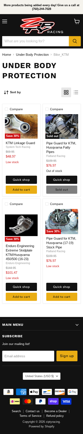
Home (6, 54)
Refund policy (55, 415)
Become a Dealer (55, 411)
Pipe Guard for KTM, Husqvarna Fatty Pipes (61, 147)
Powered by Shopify (41, 426)
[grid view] (66, 92)
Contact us (33, 411)
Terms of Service (30, 415)
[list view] (76, 92)
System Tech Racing (18, 147)
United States (39, 376)
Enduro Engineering (18, 263)
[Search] (75, 41)
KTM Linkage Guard (20, 143)
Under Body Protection (32, 54)
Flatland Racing (55, 156)
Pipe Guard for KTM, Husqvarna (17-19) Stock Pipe (61, 243)
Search (16, 411)
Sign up (67, 356)
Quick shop (21, 179)
